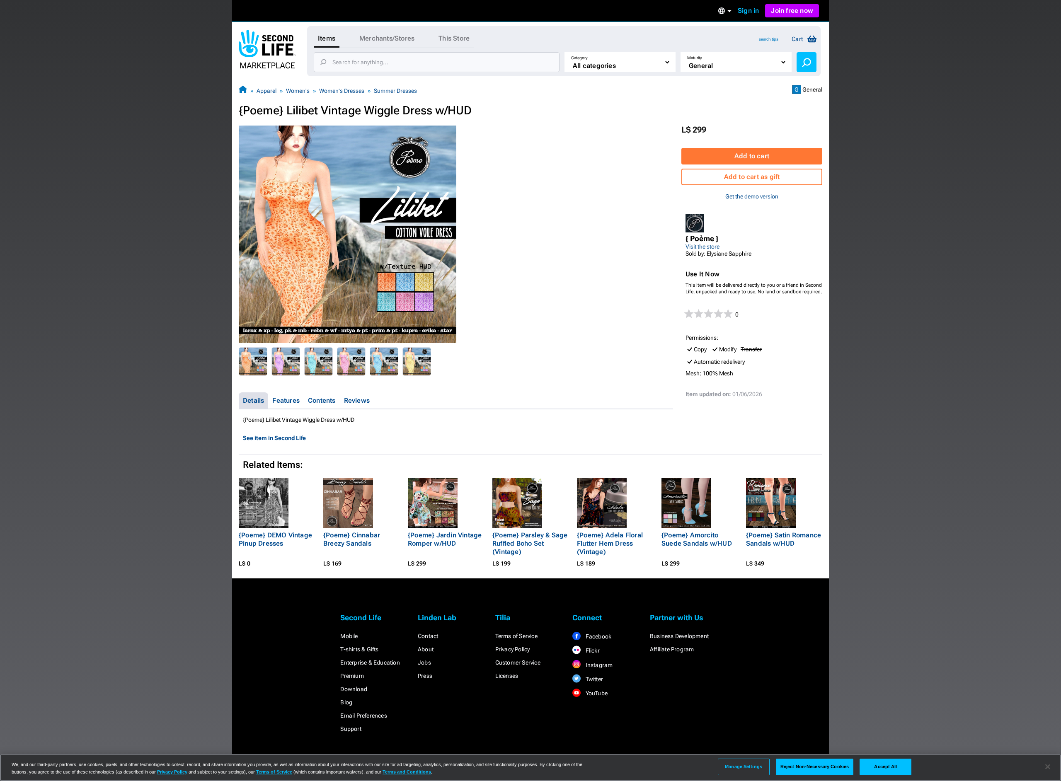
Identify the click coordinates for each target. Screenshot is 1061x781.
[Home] (243, 90)
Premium (351, 675)
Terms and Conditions (407, 771)
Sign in (748, 11)
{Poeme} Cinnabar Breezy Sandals (351, 539)
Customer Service (517, 662)
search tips (768, 39)
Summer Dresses (395, 90)
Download (353, 689)
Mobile (349, 636)
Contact (428, 636)
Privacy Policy (512, 649)
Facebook (597, 636)
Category (579, 58)
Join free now (792, 11)
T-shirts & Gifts (359, 649)
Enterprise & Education (370, 662)
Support (350, 728)
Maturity (694, 58)
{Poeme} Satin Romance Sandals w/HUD (783, 539)
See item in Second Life (274, 438)
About (426, 649)
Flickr (591, 650)
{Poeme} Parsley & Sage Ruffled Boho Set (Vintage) (529, 543)
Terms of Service (516, 636)
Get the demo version (751, 196)
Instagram (598, 665)
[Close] (1048, 767)
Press (425, 675)
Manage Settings (743, 766)
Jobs (424, 662)
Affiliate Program (672, 649)
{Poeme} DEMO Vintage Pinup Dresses (275, 539)
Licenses (506, 675)
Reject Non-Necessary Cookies (814, 766)
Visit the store (702, 246)
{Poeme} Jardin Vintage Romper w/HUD (445, 539)
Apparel (266, 90)
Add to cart (751, 156)
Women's (298, 90)
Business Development (679, 636)
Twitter (593, 679)
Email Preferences (363, 715)
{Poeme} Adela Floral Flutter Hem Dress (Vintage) (610, 543)
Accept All (885, 766)
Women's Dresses (341, 90)
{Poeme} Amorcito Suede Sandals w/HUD (696, 539)
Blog (346, 702)
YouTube (596, 693)
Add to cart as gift (752, 177)
